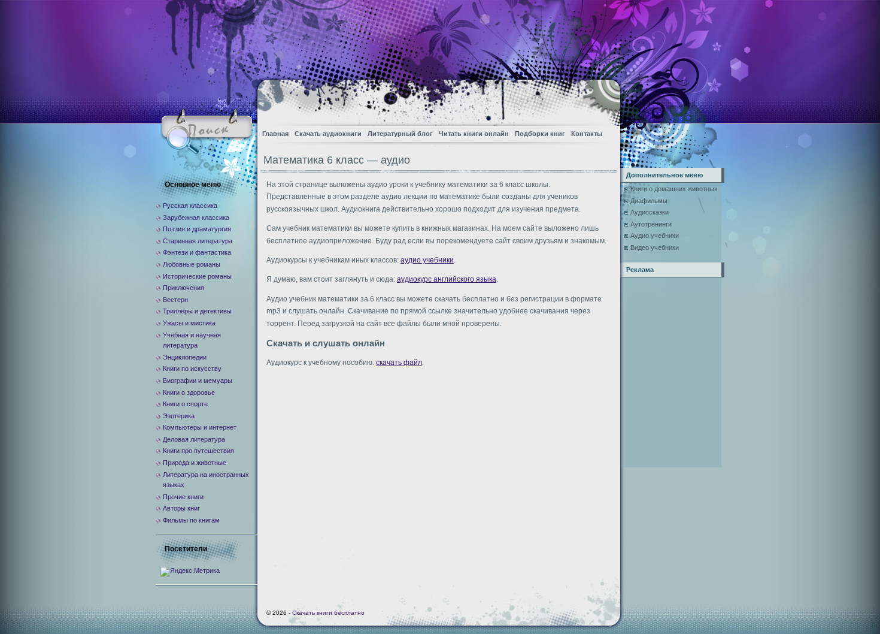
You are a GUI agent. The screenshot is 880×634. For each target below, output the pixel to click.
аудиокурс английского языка (446, 279)
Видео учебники (654, 247)
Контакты (586, 133)
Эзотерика (179, 415)
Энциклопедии (185, 357)
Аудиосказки (649, 212)
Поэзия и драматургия (197, 229)
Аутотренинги (651, 224)
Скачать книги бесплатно (328, 612)
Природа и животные (194, 462)
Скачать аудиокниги (328, 133)
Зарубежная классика (196, 217)
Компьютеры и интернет (199, 427)
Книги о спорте (185, 403)
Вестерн (175, 299)
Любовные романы (191, 264)
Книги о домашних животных (674, 188)
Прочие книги (183, 496)
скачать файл (399, 362)
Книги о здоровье (189, 392)
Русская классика (190, 205)
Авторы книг (181, 508)
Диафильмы (648, 200)
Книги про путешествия (198, 450)
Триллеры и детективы (197, 311)
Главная (275, 133)
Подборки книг (540, 133)
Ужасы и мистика (189, 323)
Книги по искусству (192, 368)
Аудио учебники (654, 235)
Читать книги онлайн (474, 133)
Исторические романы (197, 276)
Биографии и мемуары (197, 380)
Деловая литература (194, 439)
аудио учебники (427, 260)
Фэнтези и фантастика (197, 252)
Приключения (183, 287)
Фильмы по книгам (191, 520)
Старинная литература (197, 240)
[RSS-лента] (600, 99)
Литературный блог (400, 133)
